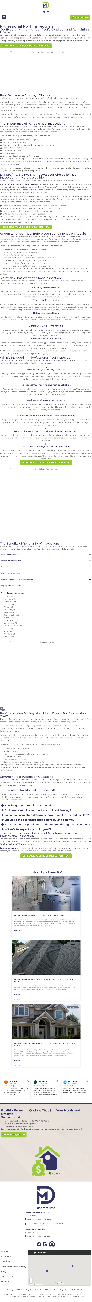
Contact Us (7, 1276)
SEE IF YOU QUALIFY (13, 1134)
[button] (46, 790)
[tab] (46, 554)
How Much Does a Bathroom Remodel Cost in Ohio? (39, 915)
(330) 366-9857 (82, 17)
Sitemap (5, 1281)
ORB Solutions (79, 1290)
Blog (3, 1271)
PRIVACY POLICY (9, 1294)
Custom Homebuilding (13, 1266)
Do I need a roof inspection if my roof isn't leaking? (37, 810)
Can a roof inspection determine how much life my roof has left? (46, 815)
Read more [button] (7, 1097)
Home (4, 1251)
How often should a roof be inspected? (29, 790)
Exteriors (6, 1256)
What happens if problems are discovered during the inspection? (47, 824)
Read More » (18, 930)
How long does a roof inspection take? (29, 805)
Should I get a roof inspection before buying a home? (39, 819)
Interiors (5, 1261)
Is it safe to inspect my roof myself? (27, 829)
